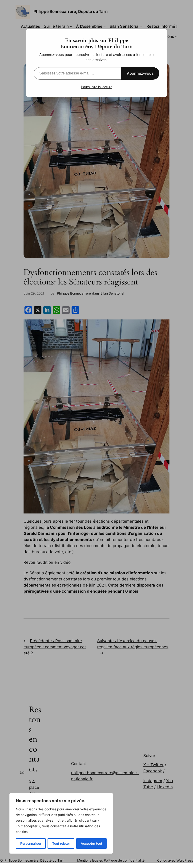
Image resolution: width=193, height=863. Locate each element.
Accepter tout (91, 843)
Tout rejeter (61, 843)
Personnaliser (30, 843)
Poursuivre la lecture (96, 87)
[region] (61, 823)
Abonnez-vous (140, 73)
